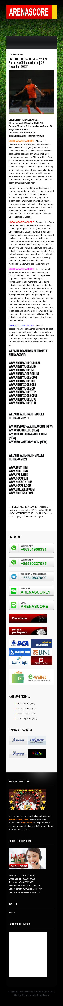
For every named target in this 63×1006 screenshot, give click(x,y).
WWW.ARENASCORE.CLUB (23, 395)
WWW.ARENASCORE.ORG (22, 384)
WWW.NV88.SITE (18, 474)
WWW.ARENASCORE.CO (22, 388)
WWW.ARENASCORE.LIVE (22, 399)
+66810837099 (26, 882)
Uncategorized (25, 719)
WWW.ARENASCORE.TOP (22, 392)
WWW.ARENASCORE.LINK (22, 366)
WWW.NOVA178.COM (20, 482)
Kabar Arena (24, 703)
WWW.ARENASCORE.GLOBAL (24, 362)
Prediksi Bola (24, 714)
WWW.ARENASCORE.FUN (22, 403)
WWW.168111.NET (19, 467)
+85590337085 (28, 879)
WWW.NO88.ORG (18, 471)
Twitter (12, 913)
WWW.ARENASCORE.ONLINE (24, 373)
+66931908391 (28, 875)
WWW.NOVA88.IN (18, 478)
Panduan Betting (25, 708)
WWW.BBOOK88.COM (21, 493)
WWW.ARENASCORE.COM (23, 377)
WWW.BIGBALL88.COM (22, 489)
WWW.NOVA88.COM (20, 485)
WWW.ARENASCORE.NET (22, 381)
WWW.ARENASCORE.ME (22, 370)
